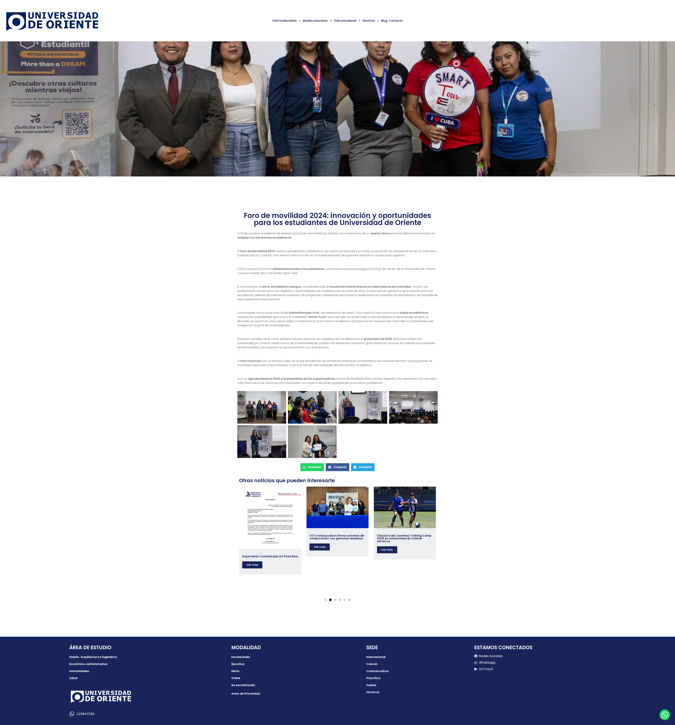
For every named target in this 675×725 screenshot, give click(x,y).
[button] (312, 467)
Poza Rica (373, 678)
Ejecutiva (237, 664)
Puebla (371, 685)
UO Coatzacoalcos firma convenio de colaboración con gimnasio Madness (269, 537)
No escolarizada (243, 685)
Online (235, 678)
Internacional (375, 657)
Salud (73, 678)
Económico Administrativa (88, 664)
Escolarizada (240, 657)
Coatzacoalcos (377, 671)
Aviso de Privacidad (245, 694)
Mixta (235, 671)
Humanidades (79, 671)
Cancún (372, 664)
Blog (384, 21)
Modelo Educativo (315, 21)
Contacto (396, 21)
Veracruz (373, 692)
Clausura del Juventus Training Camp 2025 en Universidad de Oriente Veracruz (337, 538)
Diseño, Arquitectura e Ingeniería (93, 657)
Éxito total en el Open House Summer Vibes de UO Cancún (403, 537)
